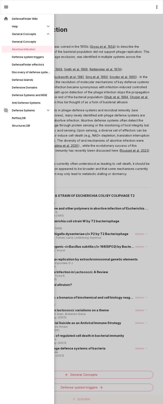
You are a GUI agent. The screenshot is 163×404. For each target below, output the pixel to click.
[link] (27, 18)
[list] (27, 72)
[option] (27, 26)
